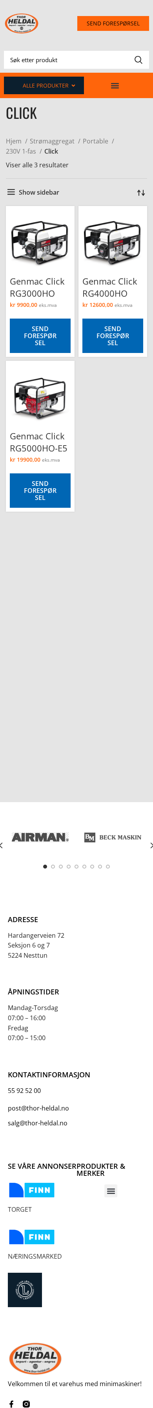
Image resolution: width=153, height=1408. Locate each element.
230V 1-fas (22, 151)
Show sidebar (39, 192)
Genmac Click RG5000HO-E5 (38, 442)
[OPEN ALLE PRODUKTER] (73, 85)
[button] (114, 85)
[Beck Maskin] (112, 837)
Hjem (14, 141)
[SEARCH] (138, 60)
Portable (96, 141)
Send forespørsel (40, 335)
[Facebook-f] (11, 1404)
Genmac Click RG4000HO (109, 287)
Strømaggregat (53, 141)
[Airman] (40, 837)
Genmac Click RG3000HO (37, 287)
